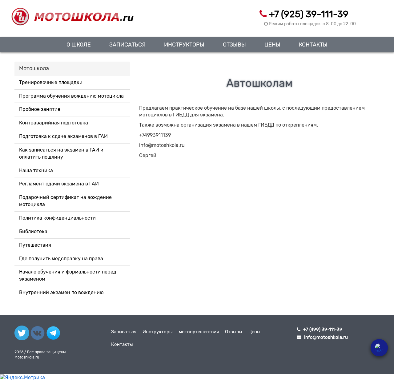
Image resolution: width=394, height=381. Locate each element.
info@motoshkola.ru (326, 337)
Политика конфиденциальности (57, 218)
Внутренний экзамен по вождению (61, 292)
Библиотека (33, 231)
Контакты (313, 44)
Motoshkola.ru (26, 357)
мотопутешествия (199, 331)
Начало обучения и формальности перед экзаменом (67, 275)
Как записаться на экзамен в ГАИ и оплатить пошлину (61, 153)
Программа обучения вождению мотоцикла (71, 96)
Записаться (127, 44)
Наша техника (36, 170)
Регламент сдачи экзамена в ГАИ (59, 184)
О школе (78, 44)
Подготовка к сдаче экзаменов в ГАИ (63, 136)
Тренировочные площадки (50, 82)
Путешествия (35, 245)
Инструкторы (184, 44)
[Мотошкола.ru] (72, 13)
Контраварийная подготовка (53, 123)
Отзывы (234, 44)
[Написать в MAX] (379, 347)
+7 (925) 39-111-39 (308, 14)
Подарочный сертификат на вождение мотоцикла (65, 200)
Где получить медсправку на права (61, 258)
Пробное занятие (39, 109)
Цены (272, 44)
